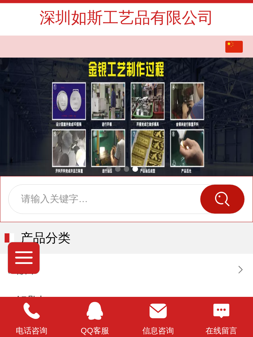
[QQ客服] (94, 311)
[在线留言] (221, 311)
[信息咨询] (158, 311)
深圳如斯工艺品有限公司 (126, 17)
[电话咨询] (31, 311)
